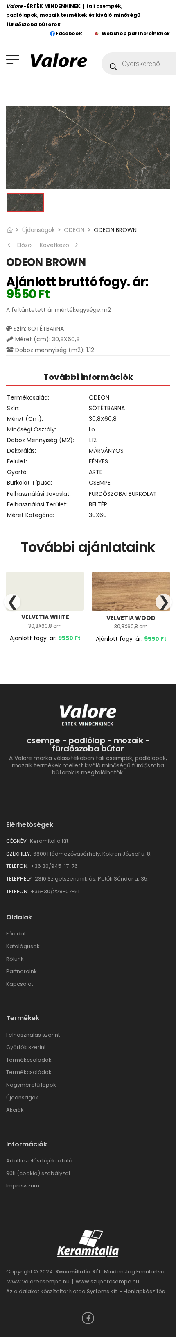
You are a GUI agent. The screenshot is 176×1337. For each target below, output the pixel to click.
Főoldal (15, 933)
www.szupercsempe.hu (107, 1281)
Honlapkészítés (144, 1291)
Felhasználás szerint (33, 1035)
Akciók (15, 1110)
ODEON (74, 230)
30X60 (98, 515)
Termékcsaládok (29, 1060)
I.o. (92, 429)
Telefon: (17, 866)
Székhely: (18, 854)
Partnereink (21, 971)
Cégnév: (17, 841)
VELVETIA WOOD (131, 618)
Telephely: (19, 879)
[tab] (88, 377)
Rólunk (15, 959)
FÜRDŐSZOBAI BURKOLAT (123, 494)
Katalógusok (23, 946)
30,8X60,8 (103, 419)
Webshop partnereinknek (136, 33)
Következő (59, 245)
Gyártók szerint (26, 1047)
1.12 (93, 440)
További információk (88, 377)
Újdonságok (38, 230)
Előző (24, 245)
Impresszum (22, 1185)
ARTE (95, 472)
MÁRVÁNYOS (106, 451)
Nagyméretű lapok (31, 1085)
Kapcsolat (19, 984)
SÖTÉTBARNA (107, 408)
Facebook (68, 33)
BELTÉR (98, 504)
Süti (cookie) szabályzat (38, 1173)
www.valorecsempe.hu (38, 1281)
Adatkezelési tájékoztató (39, 1160)
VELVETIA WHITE (45, 617)
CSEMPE (100, 483)
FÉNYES (98, 461)
